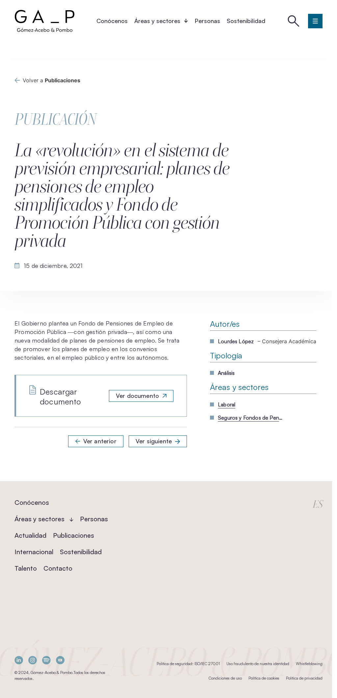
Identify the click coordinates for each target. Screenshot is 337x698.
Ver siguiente (154, 441)
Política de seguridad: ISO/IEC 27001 (188, 663)
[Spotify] (46, 660)
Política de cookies (263, 678)
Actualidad (30, 535)
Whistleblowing (309, 663)
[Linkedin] (18, 660)
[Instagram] (32, 660)
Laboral (226, 404)
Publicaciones (73, 535)
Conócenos (112, 20)
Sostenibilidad (246, 20)
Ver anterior (100, 441)
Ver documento (137, 395)
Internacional (33, 552)
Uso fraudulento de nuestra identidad (257, 663)
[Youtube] (60, 660)
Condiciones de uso (225, 678)
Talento (25, 568)
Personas (207, 20)
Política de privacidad (304, 678)
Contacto (57, 568)
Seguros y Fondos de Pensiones (251, 417)
